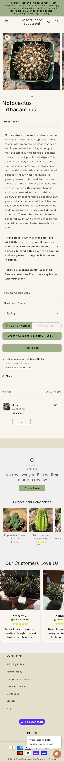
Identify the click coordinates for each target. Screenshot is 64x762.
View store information (19, 367)
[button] (6, 21)
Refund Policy (14, 671)
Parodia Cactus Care (17, 292)
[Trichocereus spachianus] (41, 520)
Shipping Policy (15, 664)
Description (11, 121)
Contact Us (13, 693)
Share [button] (9, 376)
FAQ (9, 708)
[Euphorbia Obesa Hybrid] (15, 520)
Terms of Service (16, 686)
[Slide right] (39, 96)
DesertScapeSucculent (26, 759)
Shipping (9, 313)
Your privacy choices (19, 679)
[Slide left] (24, 96)
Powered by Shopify (46, 759)
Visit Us (11, 701)
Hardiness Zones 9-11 (17, 303)
